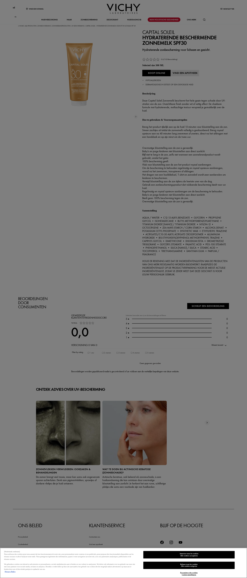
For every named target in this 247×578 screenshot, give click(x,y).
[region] (123, 563)
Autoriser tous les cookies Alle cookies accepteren (189, 555)
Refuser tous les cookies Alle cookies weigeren (189, 565)
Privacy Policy (10, 572)
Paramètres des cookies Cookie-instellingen (189, 574)
